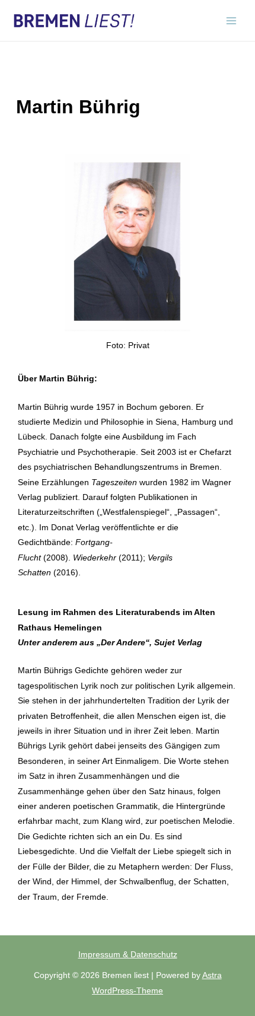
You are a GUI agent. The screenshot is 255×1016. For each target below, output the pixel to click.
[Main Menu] (231, 20)
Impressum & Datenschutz (127, 954)
